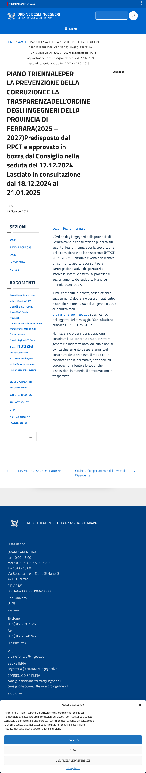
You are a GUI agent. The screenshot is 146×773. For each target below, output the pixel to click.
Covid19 (21, 334)
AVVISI (22, 42)
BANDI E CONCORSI (21, 247)
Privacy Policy (73, 768)
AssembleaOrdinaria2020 (22, 295)
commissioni (16, 329)
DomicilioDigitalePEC (19, 340)
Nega (73, 750)
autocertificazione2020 (20, 301)
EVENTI (14, 255)
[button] (140, 705)
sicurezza (30, 364)
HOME (10, 42)
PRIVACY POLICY (19, 402)
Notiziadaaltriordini (19, 352)
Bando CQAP (15, 312)
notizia (25, 345)
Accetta (73, 739)
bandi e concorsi (21, 306)
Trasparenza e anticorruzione (23, 369)
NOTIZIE (14, 270)
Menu (73, 28)
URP (12, 410)
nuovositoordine (17, 358)
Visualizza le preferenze (73, 760)
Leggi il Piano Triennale (68, 228)
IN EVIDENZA (17, 262)
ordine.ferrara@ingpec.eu (70, 314)
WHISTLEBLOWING (21, 395)
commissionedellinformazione (26, 323)
